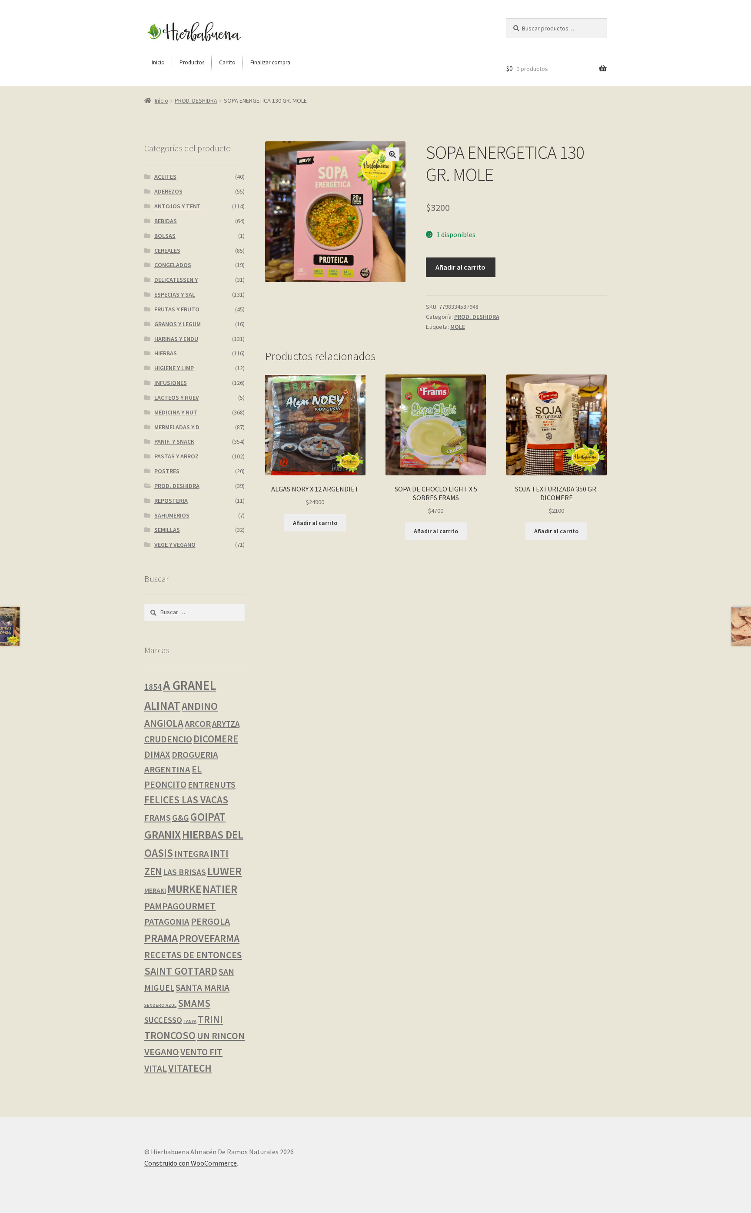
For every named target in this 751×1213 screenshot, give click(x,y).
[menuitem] (158, 63)
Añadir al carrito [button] (315, 523)
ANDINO (200, 706)
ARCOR (198, 723)
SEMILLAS (167, 530)
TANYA (189, 1021)
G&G (180, 817)
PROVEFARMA (209, 938)
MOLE (457, 327)
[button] (392, 154)
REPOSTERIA (171, 501)
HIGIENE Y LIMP (174, 368)
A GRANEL (189, 685)
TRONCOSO (170, 1035)
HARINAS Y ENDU (176, 339)
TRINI (210, 1019)
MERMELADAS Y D (176, 427)
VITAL (155, 1068)
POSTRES (166, 471)
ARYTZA (225, 724)
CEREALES (167, 250)
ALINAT (162, 705)
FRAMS (157, 817)
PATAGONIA (166, 921)
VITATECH (190, 1068)
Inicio (161, 100)
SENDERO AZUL (160, 1005)
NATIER (220, 889)
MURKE (184, 889)
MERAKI (155, 890)
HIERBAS (165, 353)
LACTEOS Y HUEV (176, 397)
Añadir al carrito (460, 267)
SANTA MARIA (202, 987)
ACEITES (165, 176)
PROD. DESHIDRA (196, 100)
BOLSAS (165, 236)
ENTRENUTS (212, 784)
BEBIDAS (165, 221)
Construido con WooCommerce (190, 1163)
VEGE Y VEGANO (175, 544)
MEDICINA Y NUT (175, 412)
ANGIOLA (163, 723)
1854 (153, 687)
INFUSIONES (170, 383)
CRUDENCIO (168, 739)
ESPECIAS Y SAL (174, 294)
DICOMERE (215, 739)
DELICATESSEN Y (176, 280)
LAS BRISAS (184, 872)
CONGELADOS (172, 265)
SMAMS (194, 1003)
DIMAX (157, 754)
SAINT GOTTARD (180, 971)
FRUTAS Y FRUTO (176, 309)
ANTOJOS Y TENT (177, 206)
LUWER (224, 871)
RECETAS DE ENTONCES (193, 955)
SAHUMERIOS (171, 515)
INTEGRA (191, 853)
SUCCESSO (163, 1020)
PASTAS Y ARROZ (176, 456)
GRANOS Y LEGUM (177, 324)
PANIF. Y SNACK (174, 441)
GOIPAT (208, 817)
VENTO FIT (201, 1052)
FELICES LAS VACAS (186, 800)
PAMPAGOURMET (180, 906)
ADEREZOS (168, 191)
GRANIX (162, 835)
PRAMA (161, 938)
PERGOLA (210, 921)
